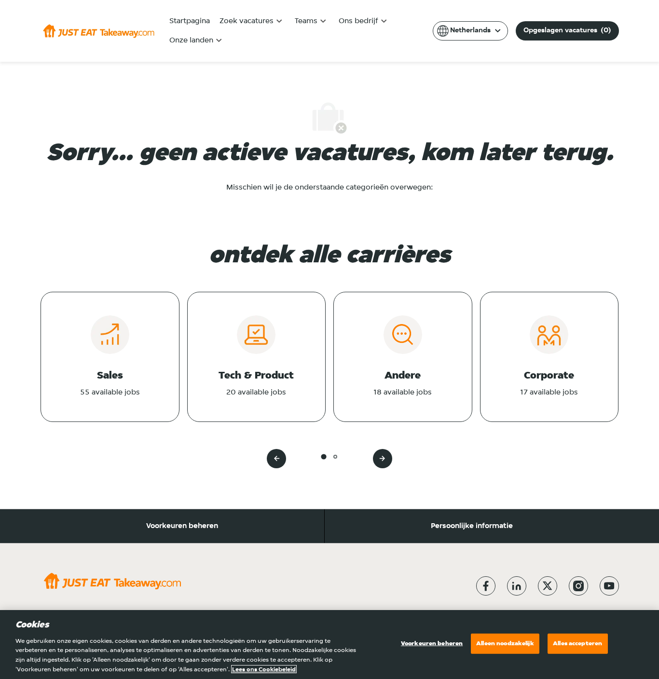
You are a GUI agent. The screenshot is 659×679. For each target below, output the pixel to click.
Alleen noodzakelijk (505, 643)
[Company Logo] (98, 31)
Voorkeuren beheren (182, 526)
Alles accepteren (577, 643)
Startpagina (189, 21)
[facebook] (485, 586)
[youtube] (609, 586)
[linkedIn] (516, 586)
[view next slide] (382, 458)
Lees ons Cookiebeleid (264, 669)
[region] (329, 644)
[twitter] (547, 586)
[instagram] (578, 586)
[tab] (323, 456)
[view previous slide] (276, 458)
